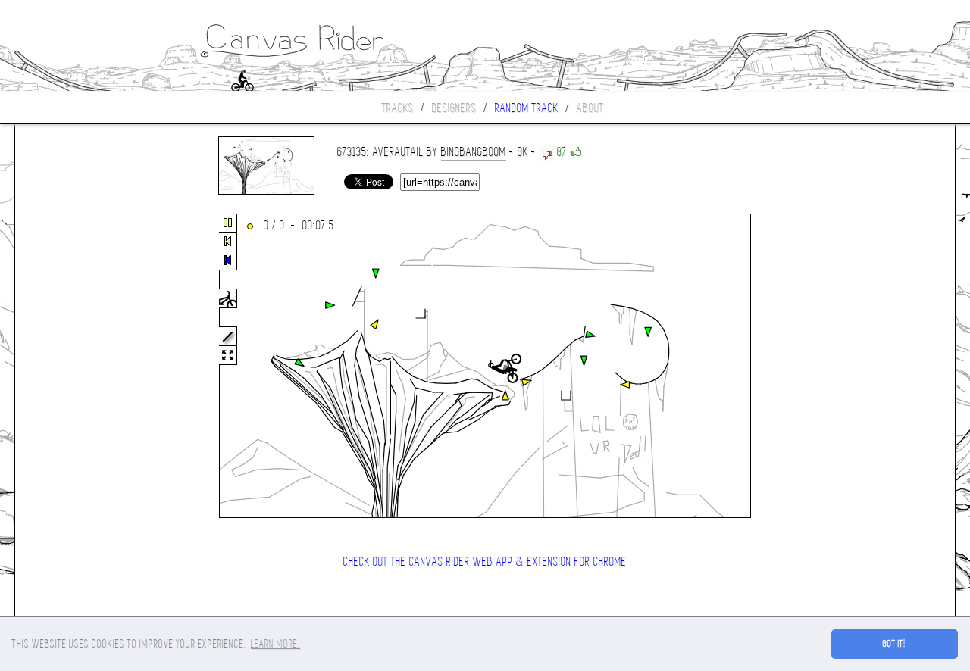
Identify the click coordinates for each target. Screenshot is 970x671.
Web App (493, 562)
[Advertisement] (78, 366)
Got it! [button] (894, 644)
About (590, 108)
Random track (527, 108)
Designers (454, 108)
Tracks (398, 108)
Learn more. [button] (275, 644)
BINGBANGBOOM (473, 152)
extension (549, 562)
